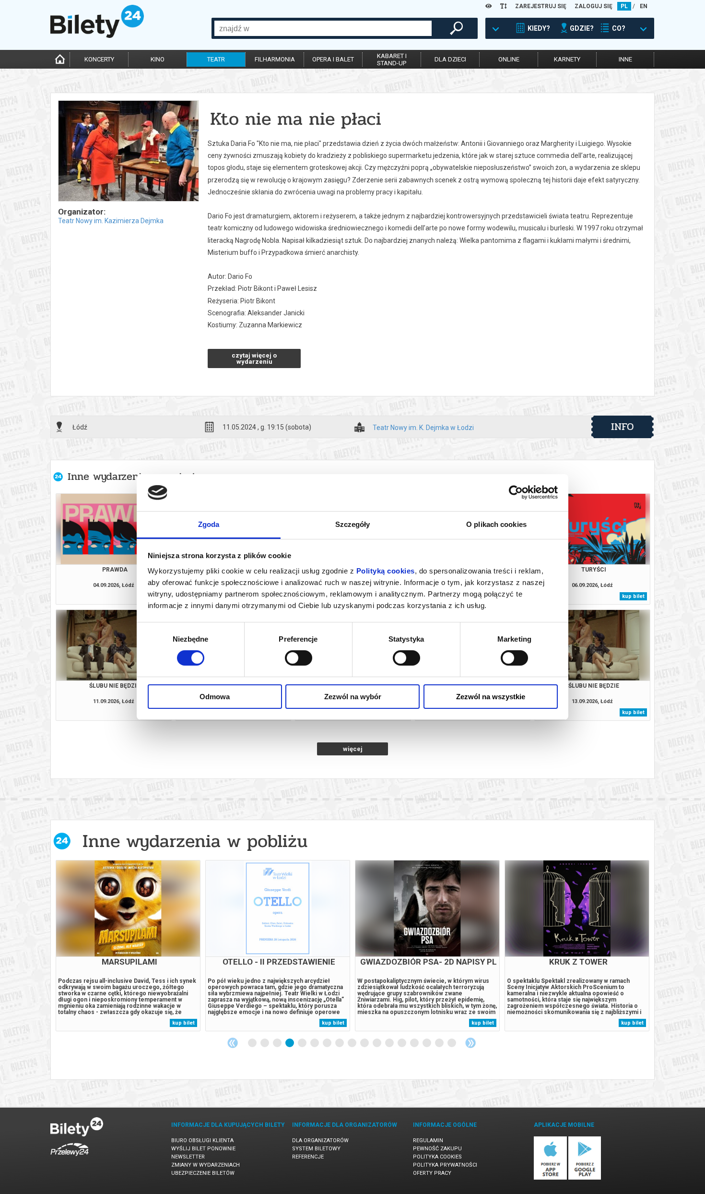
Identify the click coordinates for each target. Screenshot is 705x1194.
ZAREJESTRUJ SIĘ (540, 6)
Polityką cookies (385, 571)
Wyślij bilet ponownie (203, 1149)
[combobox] (323, 28)
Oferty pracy (432, 1173)
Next (470, 1043)
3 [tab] (277, 1043)
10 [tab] (365, 1043)
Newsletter (188, 1157)
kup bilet (633, 596)
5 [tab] (302, 1043)
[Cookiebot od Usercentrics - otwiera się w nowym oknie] (516, 492)
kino (157, 59)
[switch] (298, 658)
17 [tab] (452, 1043)
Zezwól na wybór (352, 697)
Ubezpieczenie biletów (203, 1173)
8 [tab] (340, 1043)
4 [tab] (290, 1043)
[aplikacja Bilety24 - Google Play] (584, 1178)
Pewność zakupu (437, 1149)
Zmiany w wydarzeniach (205, 1165)
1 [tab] (253, 1043)
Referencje (308, 1157)
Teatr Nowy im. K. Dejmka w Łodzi (423, 427)
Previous (232, 1043)
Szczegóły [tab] (352, 524)
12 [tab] (390, 1043)
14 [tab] (415, 1043)
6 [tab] (315, 1043)
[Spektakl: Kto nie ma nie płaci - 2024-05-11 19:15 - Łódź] (128, 151)
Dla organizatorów (320, 1140)
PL (624, 6)
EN (643, 6)
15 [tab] (427, 1043)
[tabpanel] (128, 945)
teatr (216, 59)
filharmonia (275, 59)
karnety (567, 59)
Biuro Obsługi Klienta (202, 1140)
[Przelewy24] (69, 1158)
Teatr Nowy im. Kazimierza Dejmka (111, 221)
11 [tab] (377, 1043)
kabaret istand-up (392, 59)
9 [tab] (352, 1043)
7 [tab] (327, 1043)
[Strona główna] (97, 35)
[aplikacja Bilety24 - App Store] (550, 1178)
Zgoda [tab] (209, 524)
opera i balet (333, 59)
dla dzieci (450, 59)
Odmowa (215, 697)
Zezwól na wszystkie (490, 697)
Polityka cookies (437, 1157)
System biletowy (316, 1149)
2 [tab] (265, 1043)
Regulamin (428, 1140)
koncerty (99, 59)
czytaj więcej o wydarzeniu (254, 358)
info (622, 426)
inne (625, 59)
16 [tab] (440, 1043)
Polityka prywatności (445, 1165)
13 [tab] (402, 1043)
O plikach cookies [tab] (496, 524)
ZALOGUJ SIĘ (593, 6)
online (508, 59)
